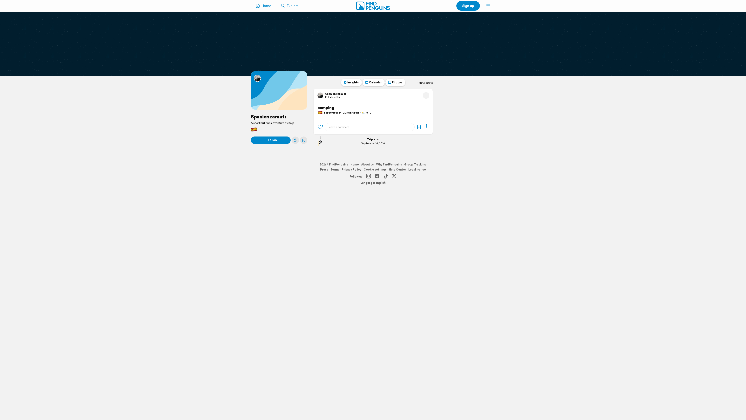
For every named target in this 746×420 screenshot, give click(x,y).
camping (325, 107)
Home (354, 164)
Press (324, 170)
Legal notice (417, 170)
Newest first (426, 82)
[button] (488, 6)
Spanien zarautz (269, 116)
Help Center (397, 170)
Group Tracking (415, 164)
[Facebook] (377, 176)
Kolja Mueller (332, 97)
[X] (394, 176)
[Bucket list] (303, 140)
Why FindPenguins (389, 164)
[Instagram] (368, 176)
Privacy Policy (351, 170)
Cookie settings (375, 170)
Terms (334, 170)
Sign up (468, 5)
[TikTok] (385, 176)
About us (367, 164)
